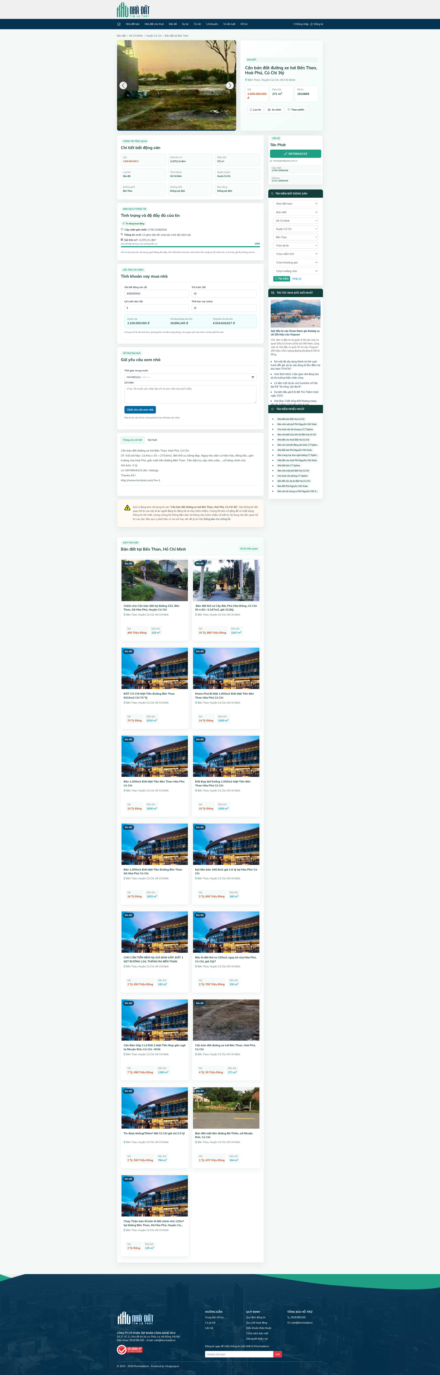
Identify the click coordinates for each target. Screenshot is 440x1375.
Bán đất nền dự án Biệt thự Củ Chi (294, 481)
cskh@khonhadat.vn (164, 1340)
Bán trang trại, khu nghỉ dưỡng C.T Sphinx (298, 455)
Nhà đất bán (133, 24)
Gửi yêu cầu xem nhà (141, 409)
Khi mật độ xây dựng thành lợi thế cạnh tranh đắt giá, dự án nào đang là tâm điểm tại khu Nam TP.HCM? (295, 365)
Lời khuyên (212, 24)
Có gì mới (210, 1322)
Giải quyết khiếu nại (257, 1338)
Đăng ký (318, 24)
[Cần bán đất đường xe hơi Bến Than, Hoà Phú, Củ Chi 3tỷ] (176, 85)
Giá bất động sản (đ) (135, 287)
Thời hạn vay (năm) (202, 301)
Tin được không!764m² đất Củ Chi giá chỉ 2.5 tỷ (154, 1133)
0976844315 (297, 154)
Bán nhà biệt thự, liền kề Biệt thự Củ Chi (297, 434)
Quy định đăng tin (256, 1317)
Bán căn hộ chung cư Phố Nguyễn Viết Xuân (299, 491)
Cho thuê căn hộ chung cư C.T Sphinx (295, 429)
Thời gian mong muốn (136, 370)
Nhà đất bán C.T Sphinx (289, 465)
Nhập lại (296, 278)
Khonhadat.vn (141, 1366)
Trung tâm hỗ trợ (214, 1317)
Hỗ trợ (244, 24)
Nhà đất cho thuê (154, 24)
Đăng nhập (302, 24)
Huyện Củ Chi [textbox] (283, 229)
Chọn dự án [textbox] (282, 245)
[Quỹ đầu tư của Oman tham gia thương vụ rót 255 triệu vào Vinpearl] (296, 314)
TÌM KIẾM (283, 278)
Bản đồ (173, 24)
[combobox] (295, 220)
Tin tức (197, 24)
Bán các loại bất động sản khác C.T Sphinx (298, 445)
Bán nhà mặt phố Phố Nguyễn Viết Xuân (297, 424)
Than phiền (297, 109)
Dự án (185, 24)
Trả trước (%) (199, 287)
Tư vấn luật (229, 24)
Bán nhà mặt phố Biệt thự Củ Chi (293, 470)
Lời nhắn (129, 382)
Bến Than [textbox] (281, 237)
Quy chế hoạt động (256, 1322)
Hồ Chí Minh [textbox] (283, 220)
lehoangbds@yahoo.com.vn (285, 161)
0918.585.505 (298, 1317)
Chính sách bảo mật (257, 1333)
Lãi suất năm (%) (133, 301)
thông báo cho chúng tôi (217, 519)
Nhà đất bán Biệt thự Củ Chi (291, 419)
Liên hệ (209, 1328)
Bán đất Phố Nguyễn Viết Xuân (293, 486)
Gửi (278, 1354)
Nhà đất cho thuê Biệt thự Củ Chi (293, 439)
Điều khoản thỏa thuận (258, 1328)
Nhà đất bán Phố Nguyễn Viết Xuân (295, 450)
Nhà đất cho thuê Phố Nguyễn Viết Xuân (297, 460)
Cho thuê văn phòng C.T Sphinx (293, 476)
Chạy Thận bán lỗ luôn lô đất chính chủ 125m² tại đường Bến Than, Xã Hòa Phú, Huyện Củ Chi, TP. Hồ (154, 1225)
